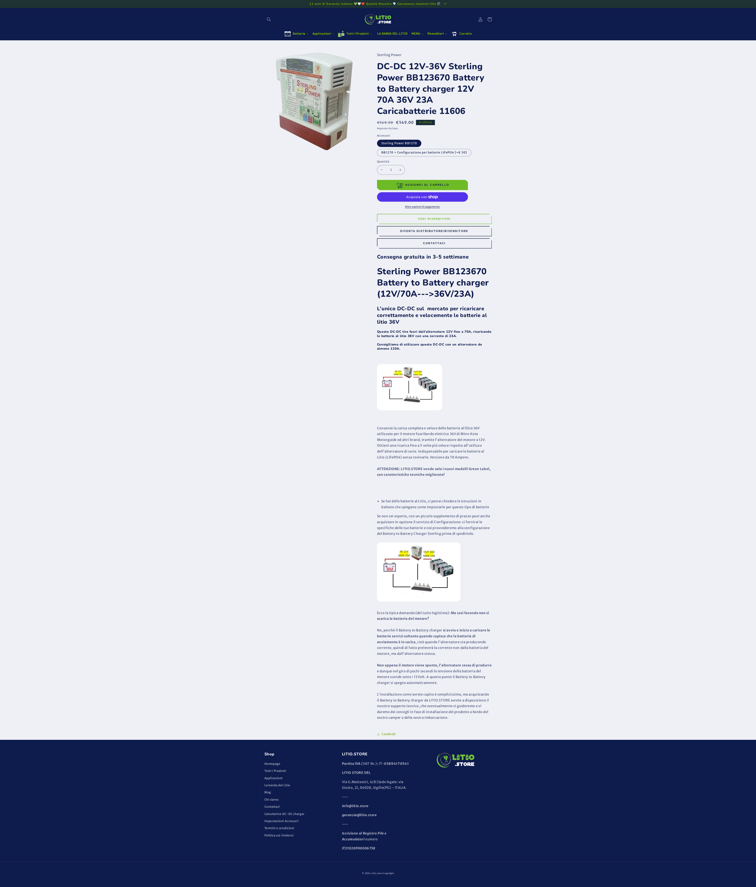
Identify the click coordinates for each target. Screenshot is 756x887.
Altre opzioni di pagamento (422, 206)
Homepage (272, 764)
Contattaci (434, 243)
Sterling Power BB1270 (399, 143)
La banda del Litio (277, 785)
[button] (268, 19)
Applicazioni (273, 778)
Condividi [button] (389, 734)
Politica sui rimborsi (279, 835)
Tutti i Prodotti (275, 771)
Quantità (383, 161)
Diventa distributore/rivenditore (434, 231)
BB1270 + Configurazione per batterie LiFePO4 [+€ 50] (424, 152)
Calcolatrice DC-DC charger (284, 814)
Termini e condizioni (279, 828)
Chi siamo (271, 799)
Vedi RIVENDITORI (434, 218)
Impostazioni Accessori (281, 821)
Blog (267, 792)
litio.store (377, 873)
